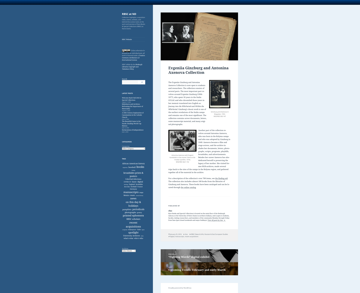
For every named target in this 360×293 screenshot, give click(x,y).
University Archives (131, 235)
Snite (139, 230)
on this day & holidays (133, 203)
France (140, 187)
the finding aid (221, 178)
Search (124, 79)
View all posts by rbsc (215, 220)
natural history (139, 195)
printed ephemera (133, 215)
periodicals (138, 209)
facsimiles (139, 184)
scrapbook (124, 229)
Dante (134, 182)
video (142, 236)
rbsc (186, 234)
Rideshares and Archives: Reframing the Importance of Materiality (132, 106)
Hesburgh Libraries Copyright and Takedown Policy (132, 66)
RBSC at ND (129, 14)
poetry (139, 212)
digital (140, 181)
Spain (143, 229)
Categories (126, 146)
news (133, 198)
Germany (133, 189)
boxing (133, 170)
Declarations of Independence (133, 130)
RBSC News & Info (197, 234)
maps (141, 192)
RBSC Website (127, 39)
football (133, 187)
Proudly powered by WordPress (179, 288)
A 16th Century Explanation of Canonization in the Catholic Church (133, 115)
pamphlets (127, 209)
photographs (130, 212)
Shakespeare (132, 229)
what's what (128, 238)
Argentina (125, 167)
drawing (126, 184)
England (132, 184)
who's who (138, 238)
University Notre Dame (17, 2)
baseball (132, 167)
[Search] (142, 82)
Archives (125, 248)
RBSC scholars (133, 219)
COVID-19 (127, 182)
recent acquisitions (133, 224)
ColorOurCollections (133, 179)
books (140, 167)
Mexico (126, 195)
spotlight (133, 232)
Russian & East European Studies (216, 234)
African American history (133, 163)
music (132, 195)
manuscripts (131, 192)
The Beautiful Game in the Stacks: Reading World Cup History (131, 123)
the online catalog (188, 187)
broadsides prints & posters (133, 174)
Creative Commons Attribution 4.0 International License (133, 57)
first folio (127, 187)
